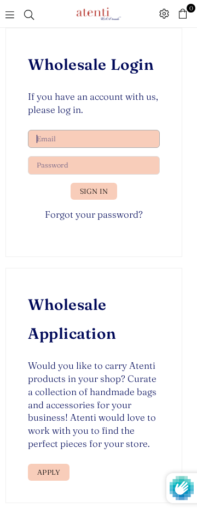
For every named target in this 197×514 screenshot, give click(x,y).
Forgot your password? (94, 214)
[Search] (29, 13)
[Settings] (164, 13)
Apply (48, 472)
